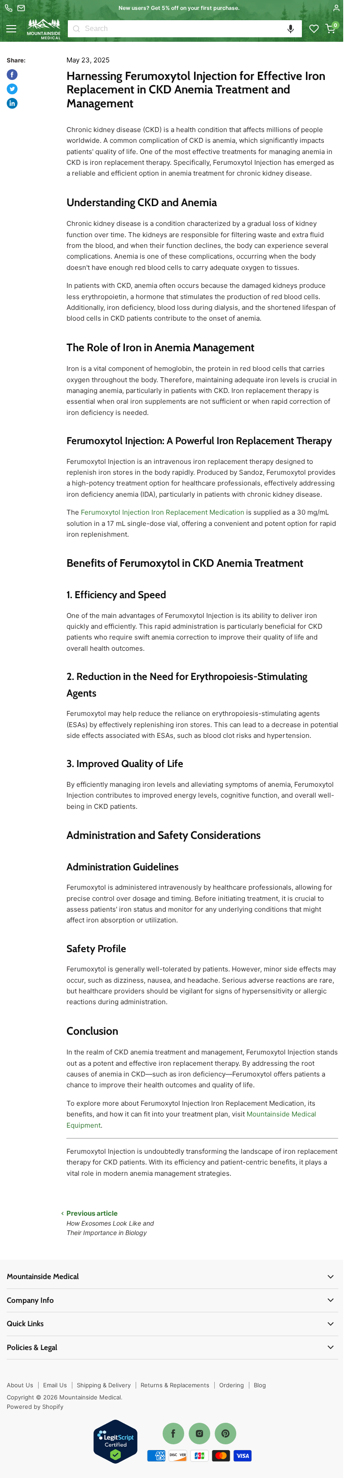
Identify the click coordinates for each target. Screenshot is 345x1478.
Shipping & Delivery (104, 1385)
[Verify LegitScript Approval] (115, 1442)
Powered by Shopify (35, 1406)
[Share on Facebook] (12, 74)
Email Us (55, 1385)
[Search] (76, 28)
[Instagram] (199, 1433)
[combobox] (193, 28)
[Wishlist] (314, 28)
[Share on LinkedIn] (12, 103)
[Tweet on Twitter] (12, 89)
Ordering (231, 1385)
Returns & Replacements (175, 1385)
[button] (290, 28)
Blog (260, 1385)
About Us (20, 1385)
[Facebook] (173, 1433)
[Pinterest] (225, 1433)
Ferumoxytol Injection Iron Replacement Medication (162, 512)
